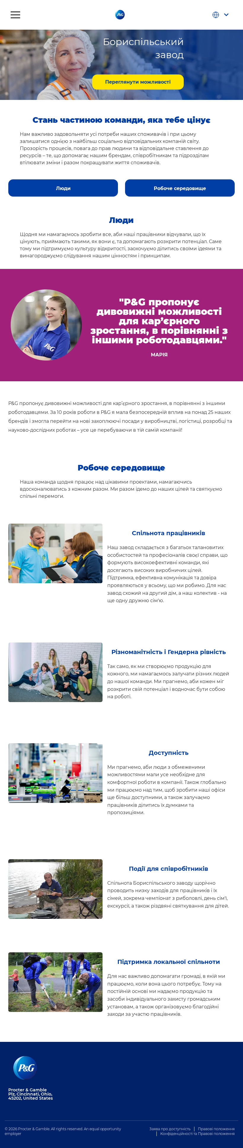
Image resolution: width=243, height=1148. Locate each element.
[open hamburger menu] (15, 15)
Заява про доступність (170, 1129)
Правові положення (216, 1129)
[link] (63, 185)
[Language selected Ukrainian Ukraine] (221, 15)
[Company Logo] (120, 14)
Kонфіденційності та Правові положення (197, 1133)
